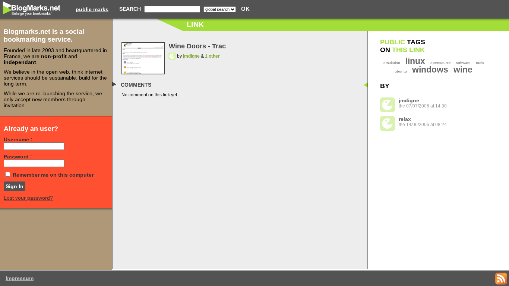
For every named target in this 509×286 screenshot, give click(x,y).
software (463, 63)
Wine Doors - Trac (197, 46)
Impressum (20, 278)
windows (430, 69)
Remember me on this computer (53, 175)
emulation (391, 63)
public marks (92, 9)
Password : (18, 157)
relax (405, 119)
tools (480, 63)
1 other (212, 56)
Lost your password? (28, 198)
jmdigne (191, 56)
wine (462, 69)
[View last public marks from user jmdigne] (172, 56)
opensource (440, 63)
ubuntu (401, 71)
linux (415, 61)
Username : (18, 139)
